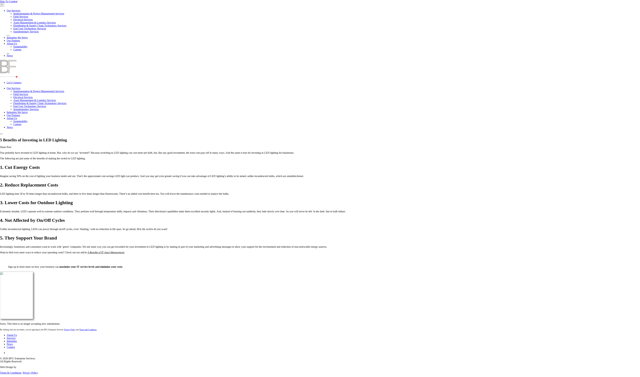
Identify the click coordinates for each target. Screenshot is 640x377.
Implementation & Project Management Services (38, 13)
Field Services (20, 16)
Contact (11, 347)
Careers (17, 49)
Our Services (13, 10)
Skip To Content (8, 1)
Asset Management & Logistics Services (34, 22)
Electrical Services (23, 19)
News (10, 55)
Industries (12, 341)
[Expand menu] (8, 35)
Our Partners (13, 40)
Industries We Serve (17, 37)
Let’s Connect (14, 82)
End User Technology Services (29, 28)
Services (11, 338)
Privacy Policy (30, 372)
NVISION (22, 367)
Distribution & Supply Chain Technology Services (39, 25)
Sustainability (20, 46)
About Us (12, 43)
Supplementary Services (26, 31)
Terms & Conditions (10, 372)
